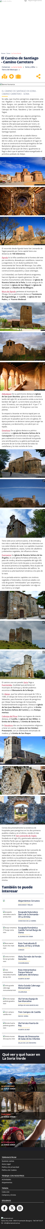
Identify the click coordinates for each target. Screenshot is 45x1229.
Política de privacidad (10, 1167)
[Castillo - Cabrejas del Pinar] (22, 635)
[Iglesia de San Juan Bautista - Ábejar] (22, 523)
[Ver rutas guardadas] (19, 76)
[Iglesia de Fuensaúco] (22, 463)
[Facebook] (4, 1207)
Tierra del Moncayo (10, 69)
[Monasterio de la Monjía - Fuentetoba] (22, 493)
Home (3, 53)
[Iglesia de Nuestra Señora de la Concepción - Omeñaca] (22, 346)
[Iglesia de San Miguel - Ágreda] (22, 171)
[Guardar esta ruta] (11, 76)
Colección (5, 1192)
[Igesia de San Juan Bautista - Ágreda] (22, 201)
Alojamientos (7, 1182)
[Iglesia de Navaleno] (22, 750)
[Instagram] (20, 1207)
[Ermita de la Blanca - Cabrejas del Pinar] (22, 665)
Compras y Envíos (9, 1195)
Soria (8, 53)
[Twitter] (12, 1207)
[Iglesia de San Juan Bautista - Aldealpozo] (22, 316)
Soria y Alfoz (30, 67)
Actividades (6, 1179)
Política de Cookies (9, 1170)
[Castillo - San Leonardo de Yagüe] (22, 810)
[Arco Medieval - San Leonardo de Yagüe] (22, 780)
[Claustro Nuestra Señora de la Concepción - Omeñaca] (22, 376)
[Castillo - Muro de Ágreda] (22, 231)
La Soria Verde (16, 53)
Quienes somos (8, 1161)
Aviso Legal (6, 1164)
